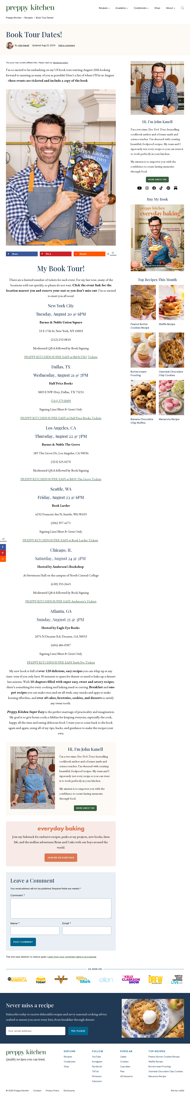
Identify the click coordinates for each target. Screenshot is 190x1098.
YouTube (96, 1056)
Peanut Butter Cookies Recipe (140, 325)
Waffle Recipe (167, 324)
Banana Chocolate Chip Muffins (142, 421)
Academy (120, 8)
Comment (17, 895)
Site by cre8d (177, 1090)
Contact (37, 1090)
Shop (157, 8)
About (169, 8)
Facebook (97, 1066)
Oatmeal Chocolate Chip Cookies (171, 373)
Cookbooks (140, 8)
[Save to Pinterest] (3, 553)
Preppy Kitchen (13, 17)
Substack (97, 1081)
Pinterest (97, 1076)
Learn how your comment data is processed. (72, 956)
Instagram (97, 1061)
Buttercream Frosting (139, 373)
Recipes (103, 8)
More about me (85, 808)
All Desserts (126, 1076)
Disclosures (69, 1090)
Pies (122, 1071)
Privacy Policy (52, 1090)
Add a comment (66, 45)
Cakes (123, 1056)
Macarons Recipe (169, 419)
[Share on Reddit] (3, 559)
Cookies (124, 1061)
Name (15, 923)
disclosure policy (60, 62)
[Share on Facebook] (3, 547)
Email (66, 923)
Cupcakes (125, 1066)
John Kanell (23, 45)
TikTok (95, 1071)
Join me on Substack (61, 857)
